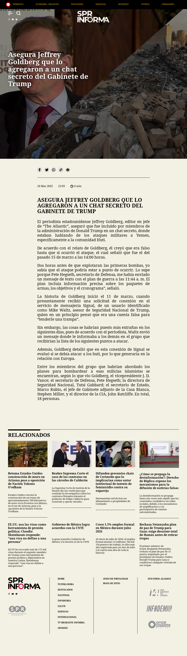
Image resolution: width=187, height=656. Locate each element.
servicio (63, 611)
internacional (67, 617)
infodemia (64, 600)
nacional (64, 595)
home (61, 578)
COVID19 (96, 4)
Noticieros (28, 4)
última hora (66, 584)
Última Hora (144, 4)
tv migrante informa (71, 622)
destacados (65, 589)
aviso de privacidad (115, 578)
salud (61, 606)
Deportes (74, 4)
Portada (168, 4)
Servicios (51, 4)
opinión (63, 628)
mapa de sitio (111, 583)
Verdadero (118, 4)
